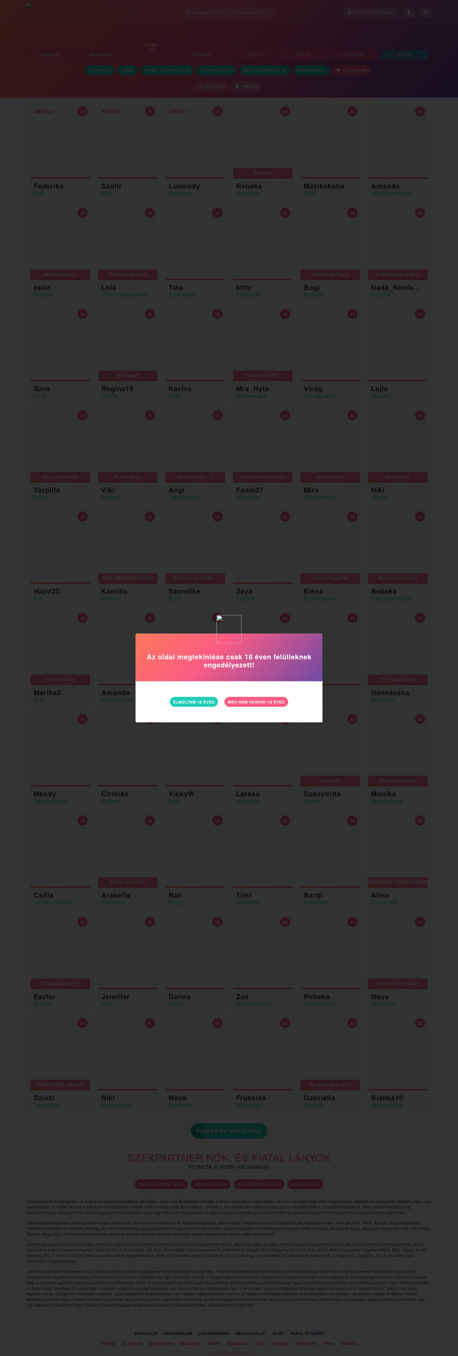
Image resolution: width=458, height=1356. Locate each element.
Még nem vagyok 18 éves (256, 701)
